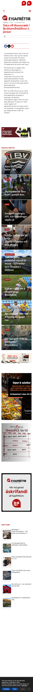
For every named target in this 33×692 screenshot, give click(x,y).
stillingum (24, 685)
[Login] (24, 3)
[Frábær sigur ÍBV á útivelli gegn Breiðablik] (16, 287)
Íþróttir (7, 154)
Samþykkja (6, 689)
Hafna (14, 689)
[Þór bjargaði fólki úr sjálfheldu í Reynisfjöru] (16, 337)
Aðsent (7, 204)
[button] (30, 11)
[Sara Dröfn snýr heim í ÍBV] (16, 162)
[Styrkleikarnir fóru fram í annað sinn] (16, 187)
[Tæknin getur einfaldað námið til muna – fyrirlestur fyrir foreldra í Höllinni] (16, 262)
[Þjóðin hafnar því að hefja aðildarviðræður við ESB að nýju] (16, 237)
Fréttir (11, 23)
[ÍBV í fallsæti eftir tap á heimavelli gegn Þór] (16, 312)
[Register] (29, 3)
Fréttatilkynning (9, 254)
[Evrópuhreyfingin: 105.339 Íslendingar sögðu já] (16, 212)
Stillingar (23, 689)
